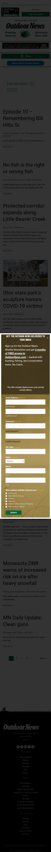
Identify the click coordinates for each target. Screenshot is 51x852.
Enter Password (12, 431)
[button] (48, 338)
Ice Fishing (12, 493)
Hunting (11, 501)
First (7, 475)
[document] (25, 426)
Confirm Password (13, 441)
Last (7, 485)
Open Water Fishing (15, 496)
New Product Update (16, 507)
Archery (11, 498)
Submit (13, 512)
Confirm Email (11, 416)
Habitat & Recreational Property (20, 504)
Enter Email (10, 406)
